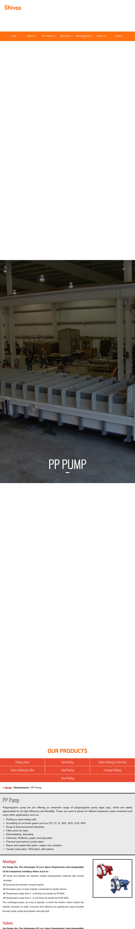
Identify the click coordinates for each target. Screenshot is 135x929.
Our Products (48, 36)
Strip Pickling (67, 778)
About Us (31, 36)
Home (14, 36)
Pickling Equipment (84, 36)
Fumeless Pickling (112, 770)
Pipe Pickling (67, 762)
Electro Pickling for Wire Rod (112, 762)
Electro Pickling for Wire (22, 770)
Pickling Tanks (22, 762)
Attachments (65, 36)
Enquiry (118, 36)
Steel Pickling (67, 770)
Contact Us (101, 36)
